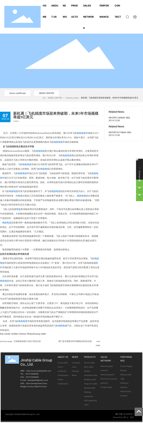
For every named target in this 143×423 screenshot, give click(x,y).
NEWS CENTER (46, 93)
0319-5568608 (32, 374)
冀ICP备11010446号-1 (124, 414)
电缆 (20, 196)
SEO (132, 417)
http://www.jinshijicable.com (38, 371)
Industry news (71, 98)
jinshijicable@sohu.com (38, 380)
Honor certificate (17, 93)
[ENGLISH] (135, 16)
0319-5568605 (32, 377)
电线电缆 (81, 133)
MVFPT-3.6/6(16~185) (119, 117)
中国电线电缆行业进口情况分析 (27, 341)
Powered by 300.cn (121, 417)
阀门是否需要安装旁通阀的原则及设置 (75, 341)
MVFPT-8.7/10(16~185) (120, 132)
